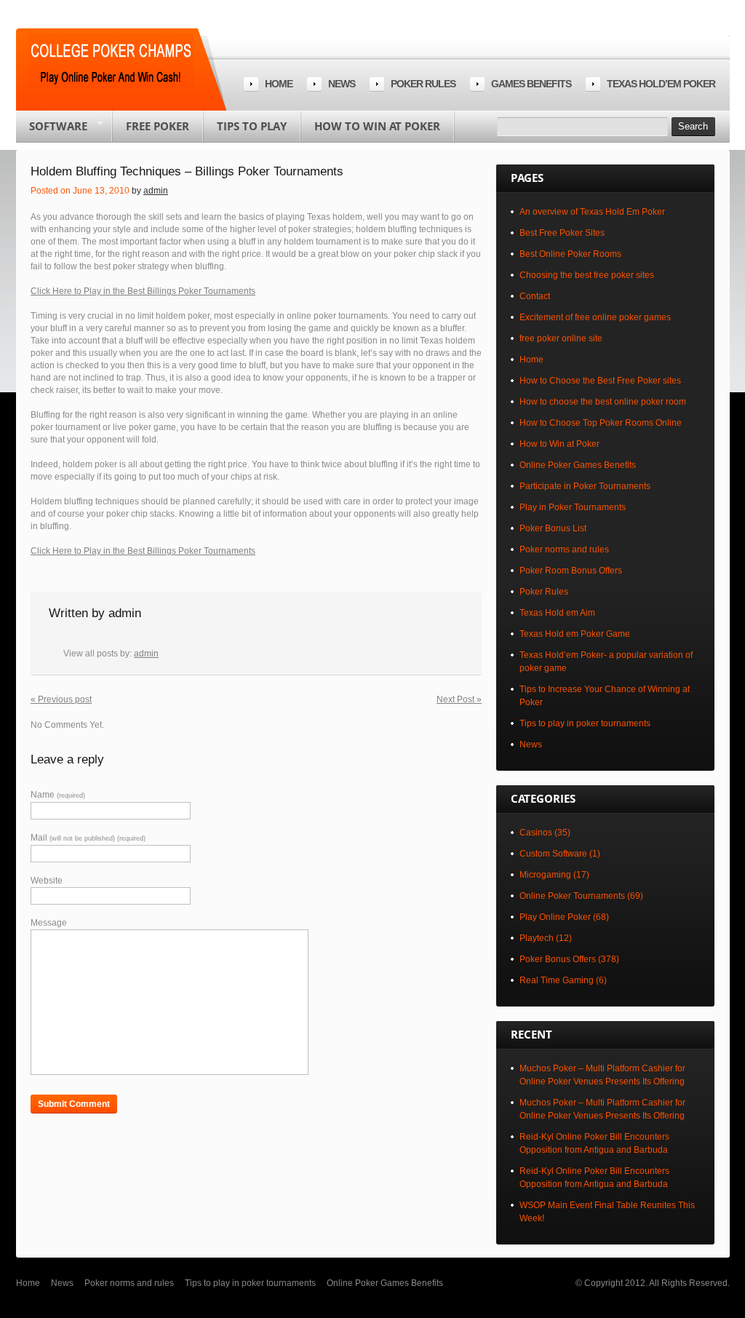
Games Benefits (531, 84)
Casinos (535, 832)
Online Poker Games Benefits (577, 465)
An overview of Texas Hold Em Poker (592, 212)
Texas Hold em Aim (557, 613)
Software (51, 130)
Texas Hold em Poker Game (574, 634)
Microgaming (545, 875)
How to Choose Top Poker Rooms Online (600, 423)
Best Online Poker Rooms (570, 254)
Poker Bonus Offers (557, 959)
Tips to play (252, 126)
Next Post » (459, 699)
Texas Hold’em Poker (661, 84)
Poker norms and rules (564, 549)
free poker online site (560, 338)
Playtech (536, 938)
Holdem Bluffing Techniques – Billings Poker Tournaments (187, 171)
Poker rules (423, 84)
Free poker (157, 126)
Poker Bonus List (552, 528)
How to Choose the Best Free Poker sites (600, 381)
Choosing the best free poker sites (586, 275)
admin (155, 191)
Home (278, 84)
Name (58, 795)
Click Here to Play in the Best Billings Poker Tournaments (143, 291)
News (341, 84)
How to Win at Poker (377, 126)
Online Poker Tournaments (572, 896)
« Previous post (61, 699)
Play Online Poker (555, 917)
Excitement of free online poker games (595, 317)
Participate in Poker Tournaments (584, 486)
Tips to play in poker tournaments (584, 723)
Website (47, 881)
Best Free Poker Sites (562, 233)
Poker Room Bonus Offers (570, 570)
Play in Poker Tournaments (572, 507)
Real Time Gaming (556, 980)
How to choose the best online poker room (602, 402)
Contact (534, 296)
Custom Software (553, 854)
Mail (88, 838)
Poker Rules (543, 592)
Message (49, 923)
